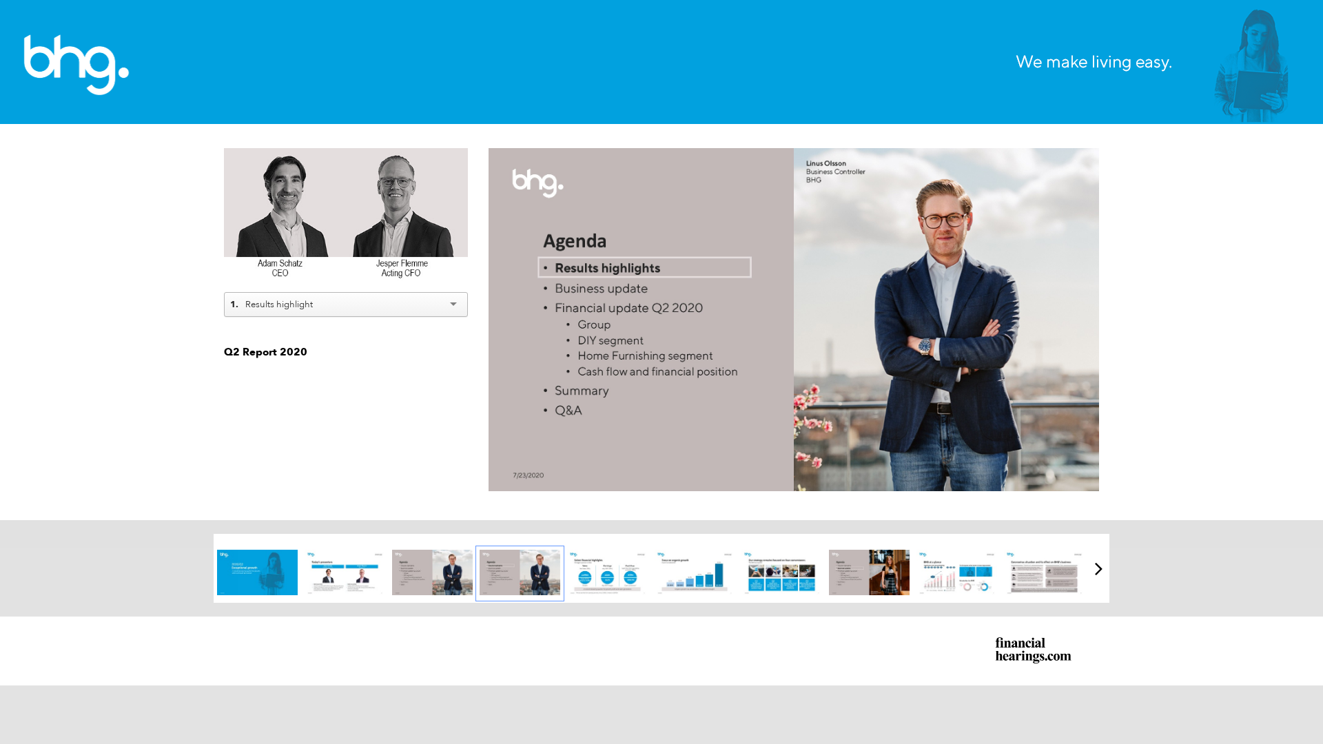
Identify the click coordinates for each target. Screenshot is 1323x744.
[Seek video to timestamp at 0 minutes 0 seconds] (257, 573)
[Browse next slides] (1098, 568)
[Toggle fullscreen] (1088, 158)
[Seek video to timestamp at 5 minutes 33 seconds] (1044, 573)
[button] (348, 218)
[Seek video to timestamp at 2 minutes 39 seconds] (695, 573)
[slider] (346, 244)
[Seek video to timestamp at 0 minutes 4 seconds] (520, 573)
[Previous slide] (500, 313)
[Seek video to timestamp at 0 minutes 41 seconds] (607, 573)
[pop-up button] (426, 264)
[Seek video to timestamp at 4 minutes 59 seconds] (869, 573)
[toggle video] (406, 264)
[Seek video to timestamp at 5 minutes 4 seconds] (956, 573)
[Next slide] (1087, 313)
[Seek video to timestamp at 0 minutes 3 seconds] (432, 573)
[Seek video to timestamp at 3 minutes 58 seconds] (781, 573)
